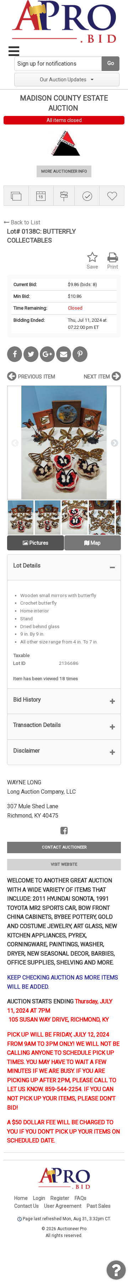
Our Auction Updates (63, 79)
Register (59, 1198)
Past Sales (99, 1206)
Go (110, 63)
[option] (64, 442)
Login (39, 1198)
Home (21, 1198)
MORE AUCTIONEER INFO (64, 171)
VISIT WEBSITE (64, 864)
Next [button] (113, 442)
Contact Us (26, 1206)
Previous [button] (14, 442)
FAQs (80, 1198)
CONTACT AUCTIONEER (64, 847)
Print (112, 267)
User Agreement (62, 1206)
